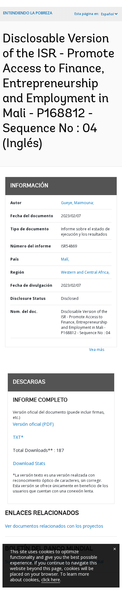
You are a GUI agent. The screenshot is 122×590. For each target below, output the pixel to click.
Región (17, 272)
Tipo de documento (29, 229)
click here (50, 580)
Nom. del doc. (24, 311)
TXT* (18, 437)
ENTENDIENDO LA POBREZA (27, 13)
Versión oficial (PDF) (33, 424)
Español (107, 14)
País (14, 259)
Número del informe (30, 246)
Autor (16, 202)
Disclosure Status (28, 298)
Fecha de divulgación (31, 285)
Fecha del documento (31, 215)
